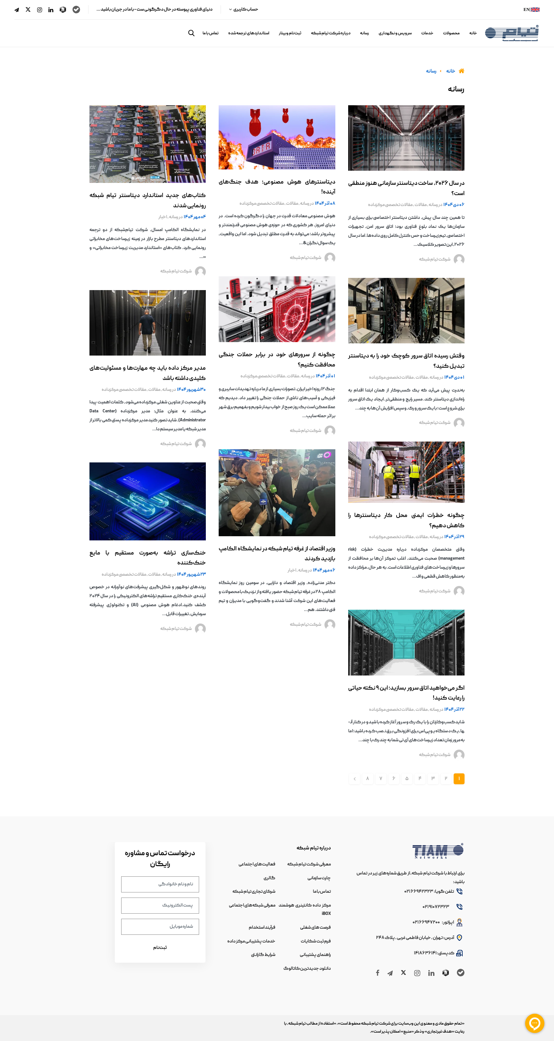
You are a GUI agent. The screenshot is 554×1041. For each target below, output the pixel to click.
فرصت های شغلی (315, 928)
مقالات (420, 205)
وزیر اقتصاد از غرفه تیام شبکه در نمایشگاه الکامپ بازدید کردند (277, 554)
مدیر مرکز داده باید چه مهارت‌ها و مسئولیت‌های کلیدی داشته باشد (147, 374)
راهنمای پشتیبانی (315, 955)
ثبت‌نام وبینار (290, 33)
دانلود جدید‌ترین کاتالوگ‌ (307, 969)
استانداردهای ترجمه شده (248, 33)
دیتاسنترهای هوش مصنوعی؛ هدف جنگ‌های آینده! (277, 187)
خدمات (427, 33)
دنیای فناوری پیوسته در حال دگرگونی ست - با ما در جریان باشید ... (155, 9)
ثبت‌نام (160, 948)
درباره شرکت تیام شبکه (330, 33)
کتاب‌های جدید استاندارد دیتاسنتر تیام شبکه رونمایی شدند (147, 201)
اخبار (292, 570)
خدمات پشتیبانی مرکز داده (251, 941)
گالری (269, 878)
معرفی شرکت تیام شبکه (309, 864)
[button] (191, 33)
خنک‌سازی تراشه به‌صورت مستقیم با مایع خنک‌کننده (147, 558)
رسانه (364, 33)
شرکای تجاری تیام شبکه (253, 892)
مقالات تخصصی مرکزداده (390, 205)
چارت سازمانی (319, 878)
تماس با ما (211, 33)
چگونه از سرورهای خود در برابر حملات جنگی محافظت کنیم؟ (277, 360)
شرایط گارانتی (263, 955)
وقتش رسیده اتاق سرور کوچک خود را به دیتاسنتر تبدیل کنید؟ (406, 361)
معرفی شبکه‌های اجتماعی (252, 905)
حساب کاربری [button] (245, 9)
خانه (473, 33)
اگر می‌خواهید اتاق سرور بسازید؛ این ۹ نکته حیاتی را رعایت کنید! (406, 693)
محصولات (451, 33)
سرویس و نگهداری (395, 33)
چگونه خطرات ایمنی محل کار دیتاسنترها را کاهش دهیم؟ (406, 521)
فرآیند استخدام (262, 928)
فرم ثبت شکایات (316, 941)
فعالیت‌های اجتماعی (257, 864)
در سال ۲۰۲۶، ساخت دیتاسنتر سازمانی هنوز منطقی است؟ (406, 189)
